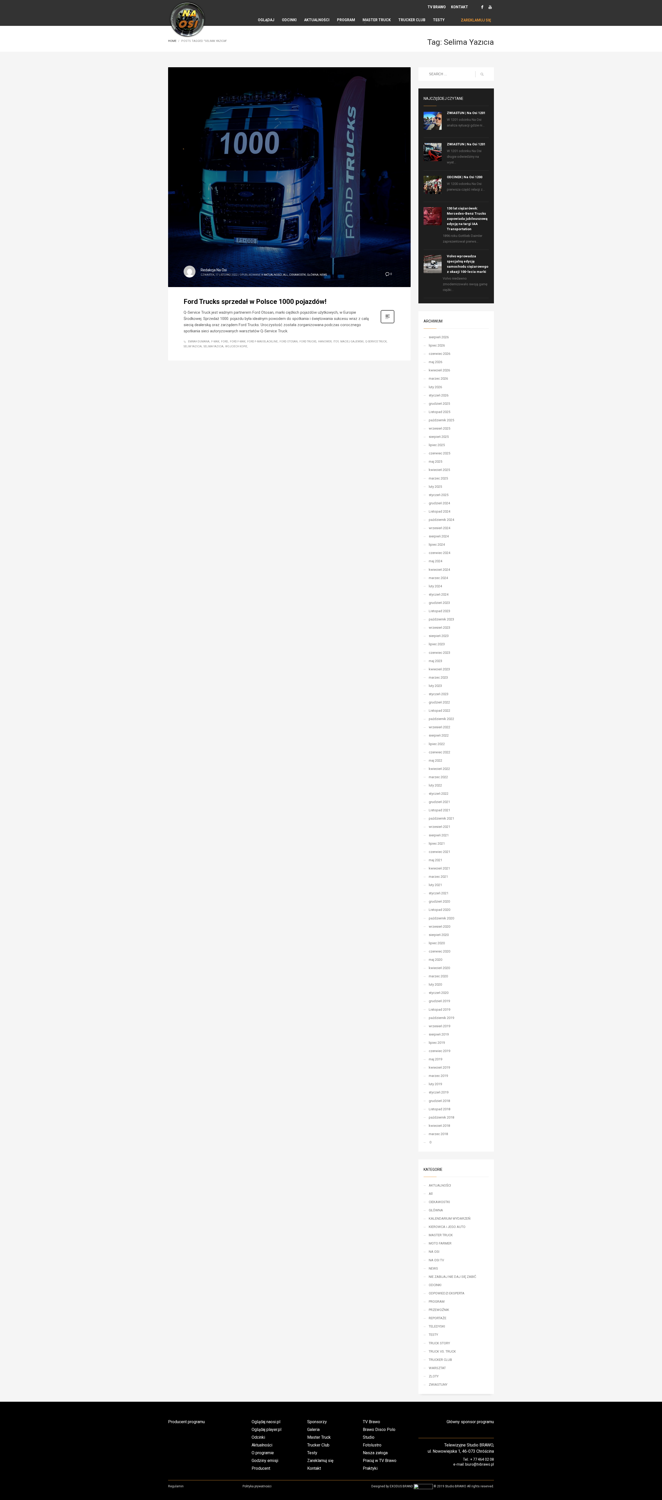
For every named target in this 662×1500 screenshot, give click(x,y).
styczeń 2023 (438, 694)
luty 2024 (435, 586)
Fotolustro (372, 1445)
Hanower (325, 341)
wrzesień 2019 (439, 1026)
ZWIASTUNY (438, 1384)
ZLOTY (434, 1376)
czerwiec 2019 (439, 1051)
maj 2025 (435, 461)
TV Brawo (371, 1421)
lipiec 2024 (437, 544)
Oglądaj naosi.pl (266, 1421)
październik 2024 (441, 520)
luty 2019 (435, 1084)
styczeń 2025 (438, 495)
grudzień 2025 (439, 404)
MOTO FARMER (440, 1243)
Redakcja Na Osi (214, 270)
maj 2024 (435, 561)
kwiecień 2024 (439, 570)
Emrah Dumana (198, 341)
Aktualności (262, 1445)
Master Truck (319, 1437)
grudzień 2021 (439, 802)
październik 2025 (441, 420)
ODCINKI (435, 1285)
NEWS (323, 274)
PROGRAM (437, 1301)
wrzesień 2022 (439, 727)
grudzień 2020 (439, 901)
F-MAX (215, 341)
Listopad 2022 (439, 710)
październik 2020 (441, 918)
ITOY (335, 341)
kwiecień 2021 (439, 868)
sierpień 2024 (439, 536)
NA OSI (434, 1252)
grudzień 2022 (439, 702)
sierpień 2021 (439, 835)
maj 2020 (435, 960)
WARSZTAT (437, 1368)
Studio (368, 1437)
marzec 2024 (438, 578)
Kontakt (314, 1468)
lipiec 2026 (437, 345)
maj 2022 (435, 760)
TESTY (433, 1335)
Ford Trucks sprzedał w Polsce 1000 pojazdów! (255, 301)
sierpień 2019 (439, 1034)
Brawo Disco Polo (379, 1429)
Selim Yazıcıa (193, 346)
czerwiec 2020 (439, 951)
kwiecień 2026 (439, 370)
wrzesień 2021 (439, 827)
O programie (263, 1452)
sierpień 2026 (439, 337)
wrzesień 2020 (439, 926)
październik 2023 (441, 619)
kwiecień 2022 (439, 769)
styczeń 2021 (438, 893)
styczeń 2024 (438, 594)
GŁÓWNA (313, 274)
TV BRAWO (436, 7)
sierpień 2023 (439, 636)
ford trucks (307, 341)
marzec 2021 (438, 877)
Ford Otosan (289, 341)
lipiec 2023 (437, 644)
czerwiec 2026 (439, 354)
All (285, 274)
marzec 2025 (438, 478)
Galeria (313, 1429)
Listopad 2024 (439, 511)
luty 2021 (435, 885)
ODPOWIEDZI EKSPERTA (446, 1293)
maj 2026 (435, 362)
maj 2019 (435, 1059)
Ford (224, 341)
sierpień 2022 (439, 735)
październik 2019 (441, 1018)
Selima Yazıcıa (213, 346)
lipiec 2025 (437, 445)
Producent (261, 1468)
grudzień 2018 (439, 1101)
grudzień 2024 (439, 503)
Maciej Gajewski (352, 341)
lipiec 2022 (437, 744)
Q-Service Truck (376, 341)
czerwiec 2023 (439, 653)
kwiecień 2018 (439, 1126)
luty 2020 (435, 984)
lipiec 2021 (437, 843)
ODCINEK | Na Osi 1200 (464, 177)
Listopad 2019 (439, 1009)
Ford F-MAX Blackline (262, 341)
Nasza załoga (375, 1452)
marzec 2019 (438, 1076)
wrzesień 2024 (439, 528)
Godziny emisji (265, 1460)
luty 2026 (435, 387)
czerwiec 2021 (439, 852)
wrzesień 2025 (439, 428)
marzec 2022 (438, 777)
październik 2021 (441, 818)
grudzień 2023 (439, 603)
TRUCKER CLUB (440, 1360)
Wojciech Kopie (236, 346)
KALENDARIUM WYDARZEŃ (449, 1218)
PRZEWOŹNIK (439, 1310)
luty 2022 (435, 785)
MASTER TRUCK (441, 1235)
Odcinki (258, 1437)
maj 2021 (435, 860)
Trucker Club (318, 1445)
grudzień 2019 (439, 1001)
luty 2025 (435, 487)
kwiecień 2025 (439, 470)
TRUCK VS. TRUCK (442, 1351)
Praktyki (370, 1468)
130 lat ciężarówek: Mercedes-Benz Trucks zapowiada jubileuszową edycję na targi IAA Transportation (467, 218)
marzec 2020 (438, 976)
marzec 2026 (438, 378)
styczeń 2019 (438, 1092)
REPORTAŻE (437, 1318)
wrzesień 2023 (439, 627)
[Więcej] (387, 323)
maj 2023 (435, 661)
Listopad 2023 (439, 611)
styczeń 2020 (438, 993)
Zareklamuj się (320, 1460)
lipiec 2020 (437, 943)
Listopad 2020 (439, 910)
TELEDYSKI (437, 1326)
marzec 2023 (438, 677)
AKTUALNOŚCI (273, 274)
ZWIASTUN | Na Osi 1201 (466, 113)
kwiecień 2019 (439, 1067)
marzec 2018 (438, 1134)
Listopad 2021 (439, 810)
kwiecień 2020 (439, 968)
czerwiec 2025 (439, 453)
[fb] (482, 7)
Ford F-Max (237, 341)
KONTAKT (459, 7)
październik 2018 (441, 1117)
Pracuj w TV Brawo (379, 1460)
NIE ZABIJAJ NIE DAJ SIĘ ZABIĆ (452, 1277)
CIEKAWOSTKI (297, 274)
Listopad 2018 (439, 1109)
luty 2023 (435, 686)
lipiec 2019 (437, 1043)
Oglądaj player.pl (266, 1429)
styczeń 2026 (438, 395)
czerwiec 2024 (439, 553)
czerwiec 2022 (439, 752)
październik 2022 (441, 719)
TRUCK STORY (439, 1343)
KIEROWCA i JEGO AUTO (447, 1227)
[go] (482, 74)
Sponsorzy (317, 1421)
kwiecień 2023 (439, 669)
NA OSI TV (436, 1260)
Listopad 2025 (439, 412)
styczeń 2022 (438, 794)
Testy (312, 1452)
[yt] (490, 7)
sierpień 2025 (439, 437)
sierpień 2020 (439, 935)
